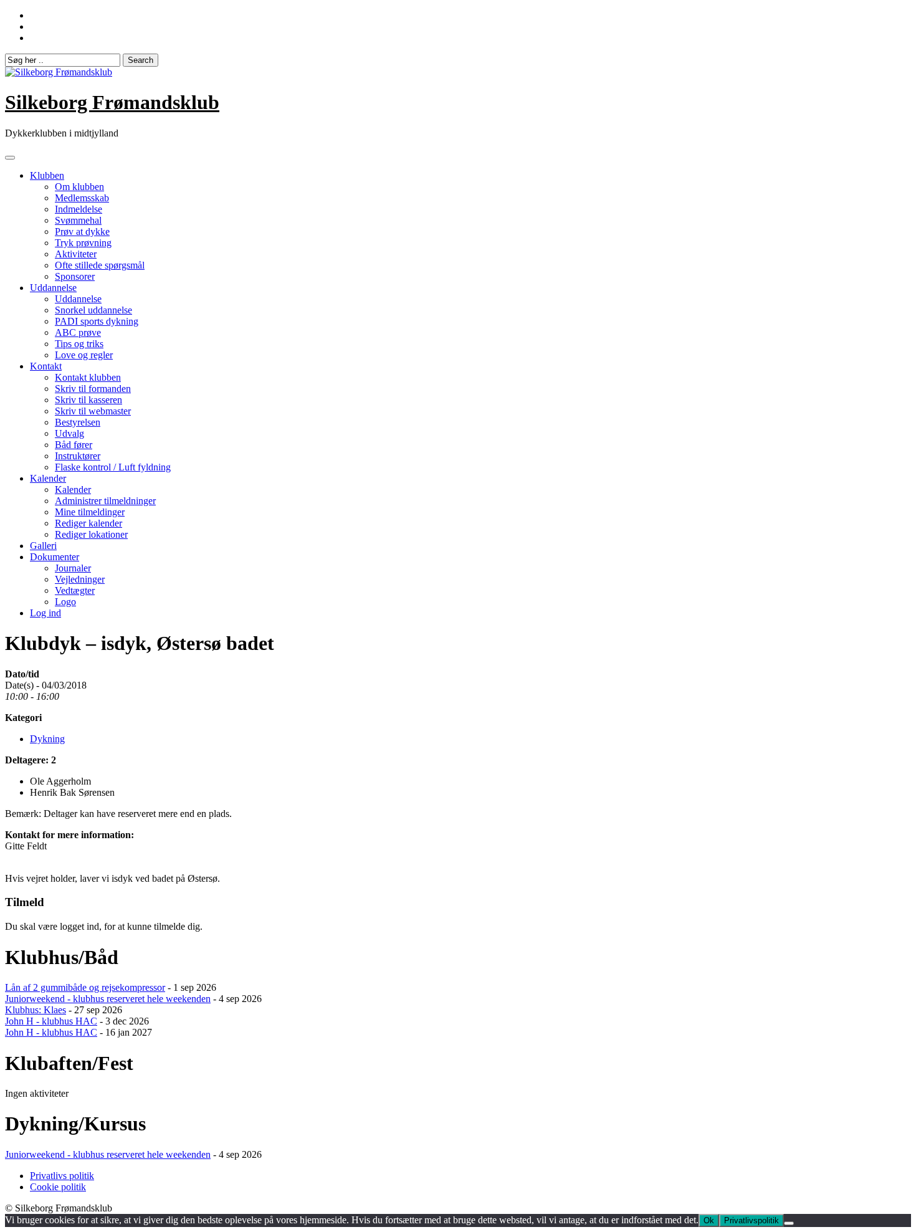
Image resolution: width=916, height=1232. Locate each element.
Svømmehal (78, 220)
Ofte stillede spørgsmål (100, 265)
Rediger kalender (88, 523)
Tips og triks (79, 343)
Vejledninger (80, 579)
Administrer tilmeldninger (105, 500)
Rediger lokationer (91, 534)
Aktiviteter (76, 254)
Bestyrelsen (77, 422)
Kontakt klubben (88, 377)
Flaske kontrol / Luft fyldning (113, 467)
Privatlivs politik (62, 1175)
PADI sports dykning (96, 321)
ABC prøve (78, 332)
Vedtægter (75, 590)
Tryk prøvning (83, 242)
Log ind (45, 613)
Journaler (73, 568)
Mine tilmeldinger (90, 512)
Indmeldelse (78, 209)
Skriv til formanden (93, 388)
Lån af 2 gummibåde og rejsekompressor (85, 987)
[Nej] (789, 1223)
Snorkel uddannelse (93, 310)
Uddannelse (53, 287)
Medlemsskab (82, 198)
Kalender (48, 478)
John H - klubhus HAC (51, 1021)
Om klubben (79, 186)
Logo (65, 601)
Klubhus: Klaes (35, 1010)
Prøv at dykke (82, 231)
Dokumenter (54, 557)
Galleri (43, 545)
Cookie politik (58, 1187)
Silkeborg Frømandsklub (112, 102)
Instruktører (77, 456)
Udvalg (69, 433)
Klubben (47, 175)
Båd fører (73, 444)
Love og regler (84, 355)
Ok (709, 1220)
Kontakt (46, 366)
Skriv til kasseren (88, 399)
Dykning (47, 738)
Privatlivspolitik (751, 1220)
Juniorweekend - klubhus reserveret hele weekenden (108, 998)
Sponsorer (75, 276)
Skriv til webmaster (93, 411)
